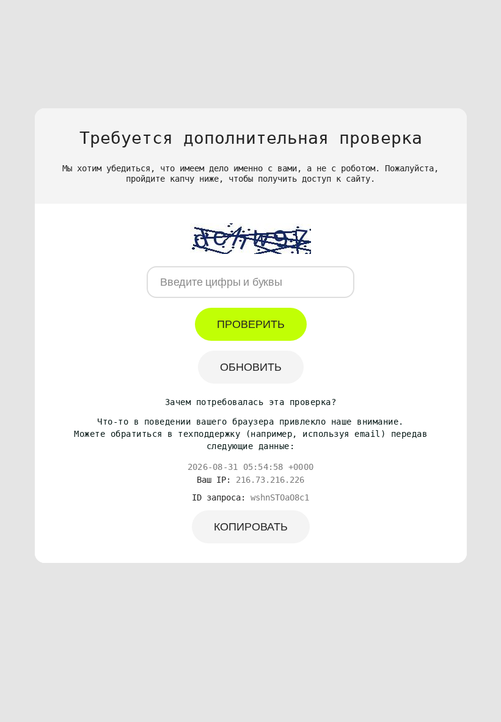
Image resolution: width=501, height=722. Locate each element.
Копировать (251, 527)
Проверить (251, 324)
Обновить (251, 367)
